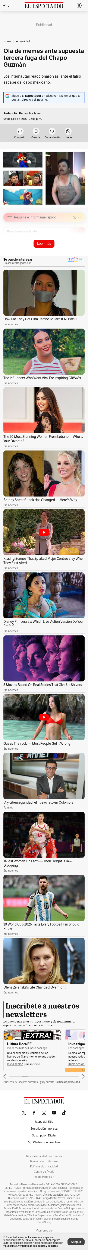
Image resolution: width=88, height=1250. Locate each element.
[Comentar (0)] (52, 131)
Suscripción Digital (44, 1135)
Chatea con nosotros (46, 1142)
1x (79, 247)
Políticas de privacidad (44, 1166)
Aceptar (76, 1242)
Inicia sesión (15, 1064)
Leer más (44, 243)
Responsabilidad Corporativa (44, 1156)
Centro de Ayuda (44, 1171)
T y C (41, 1082)
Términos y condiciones (44, 1161)
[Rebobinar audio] (66, 248)
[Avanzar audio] (73, 248)
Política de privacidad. (68, 1082)
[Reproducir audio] (10, 242)
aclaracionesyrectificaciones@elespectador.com (55, 1205)
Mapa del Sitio (44, 1122)
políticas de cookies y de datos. (40, 1245)
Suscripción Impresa (44, 1128)
